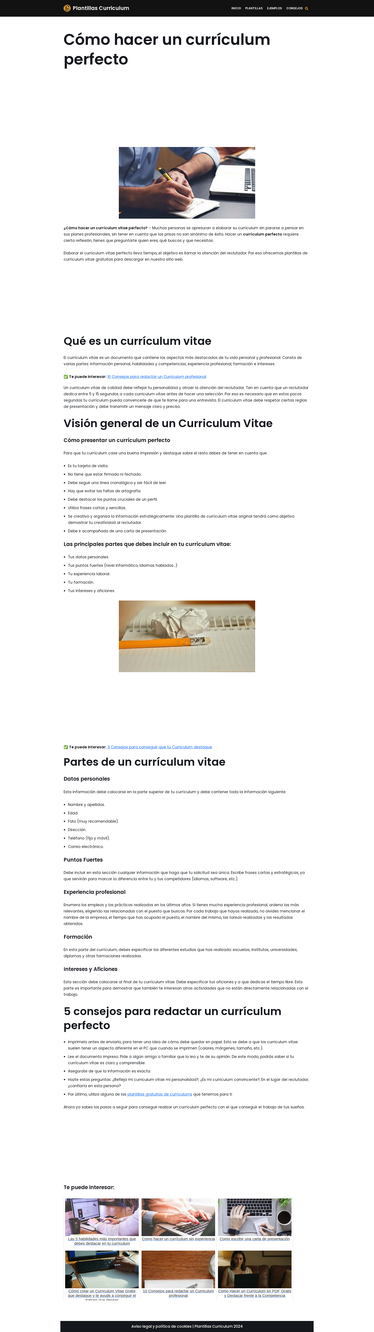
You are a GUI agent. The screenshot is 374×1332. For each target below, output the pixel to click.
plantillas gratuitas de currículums (159, 1094)
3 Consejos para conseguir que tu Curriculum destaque (159, 747)
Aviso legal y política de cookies (161, 1326)
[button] (306, 8)
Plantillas (254, 8)
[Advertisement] (187, 112)
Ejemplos (274, 8)
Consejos (294, 8)
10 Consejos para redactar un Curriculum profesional (156, 376)
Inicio (236, 8)
